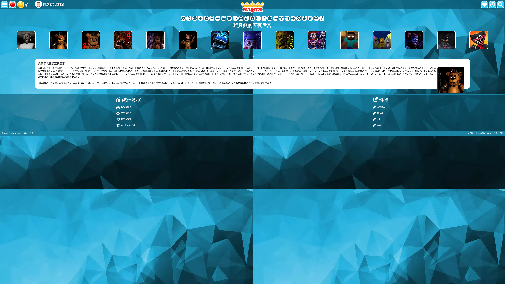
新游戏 (380, 113)
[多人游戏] (258, 18)
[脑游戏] (212, 18)
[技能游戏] (293, 18)
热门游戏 (381, 107)
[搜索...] (500, 4)
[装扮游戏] (235, 18)
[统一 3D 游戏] (316, 18)
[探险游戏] (200, 18)
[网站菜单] (4, 4)
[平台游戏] (264, 18)
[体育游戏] (299, 18)
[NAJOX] (252, 7)
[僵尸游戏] (322, 18)
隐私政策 (481, 133)
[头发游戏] (252, 18)
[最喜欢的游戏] (484, 4)
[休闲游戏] (223, 18)
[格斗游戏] (247, 18)
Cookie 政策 (492, 133)
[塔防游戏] (310, 18)
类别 (379, 119)
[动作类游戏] (195, 18)
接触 (379, 125)
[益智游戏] (270, 18)
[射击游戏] (287, 18)
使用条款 (472, 133)
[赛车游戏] (276, 18)
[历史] (492, 4)
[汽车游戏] (218, 18)
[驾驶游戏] (241, 18)
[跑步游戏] (281, 18)
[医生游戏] (229, 18)
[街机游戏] (206, 18)
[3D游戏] (189, 18)
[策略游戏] (304, 18)
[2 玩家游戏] (183, 18)
